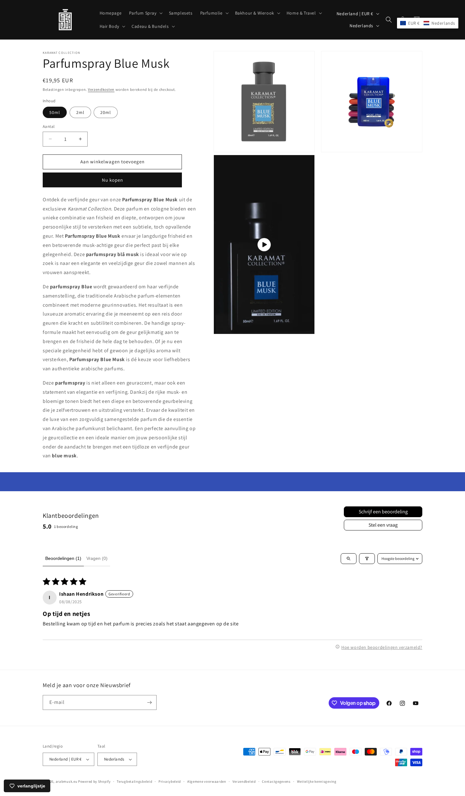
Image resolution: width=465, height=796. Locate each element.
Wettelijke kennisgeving (317, 781)
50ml (54, 112)
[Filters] (367, 558)
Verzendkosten (101, 89)
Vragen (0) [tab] (97, 558)
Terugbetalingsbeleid (134, 781)
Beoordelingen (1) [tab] (63, 558)
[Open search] (348, 558)
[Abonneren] (149, 702)
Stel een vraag (383, 525)
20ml (105, 112)
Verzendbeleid (244, 781)
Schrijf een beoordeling (383, 511)
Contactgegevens (276, 781)
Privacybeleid (169, 781)
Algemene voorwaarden (206, 781)
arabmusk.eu (67, 781)
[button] (145, 13)
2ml (80, 112)
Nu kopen (112, 180)
